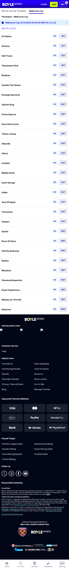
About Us (38, 374)
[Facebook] (18, 473)
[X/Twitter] (4, 473)
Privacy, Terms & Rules (12, 384)
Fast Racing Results (11, 369)
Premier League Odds (12, 444)
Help (4, 351)
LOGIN (44, 4)
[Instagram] (11, 473)
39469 (48, 494)
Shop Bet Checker (10, 379)
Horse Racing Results (12, 454)
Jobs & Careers (41, 369)
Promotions (7, 364)
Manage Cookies (42, 389)
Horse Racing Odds (43, 449)
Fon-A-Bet (39, 384)
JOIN (54, 4)
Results (5, 374)
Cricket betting (9, 449)
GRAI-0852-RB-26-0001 (54, 511)
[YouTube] (25, 473)
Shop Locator (40, 379)
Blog (4, 389)
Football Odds (41, 454)
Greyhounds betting (43, 444)
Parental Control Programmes (12, 514)
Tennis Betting (9, 459)
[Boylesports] (12, 4)
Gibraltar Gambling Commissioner (26, 505)
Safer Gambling (41, 364)
